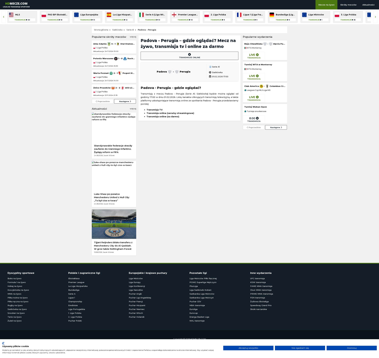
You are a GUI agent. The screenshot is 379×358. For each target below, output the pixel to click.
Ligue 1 (71, 297)
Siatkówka (216, 72)
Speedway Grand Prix (261, 305)
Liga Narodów (136, 290)
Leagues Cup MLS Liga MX (258, 90)
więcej (133, 37)
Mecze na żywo (326, 5)
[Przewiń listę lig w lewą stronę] (3, 17)
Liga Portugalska (76, 309)
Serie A (72, 294)
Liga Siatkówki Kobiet (200, 290)
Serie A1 (215, 67)
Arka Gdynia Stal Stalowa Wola (114, 44)
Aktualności (368, 5)
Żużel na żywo (15, 321)
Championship (75, 301)
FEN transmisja (257, 297)
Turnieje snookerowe (256, 111)
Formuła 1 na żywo (17, 282)
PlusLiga (194, 286)
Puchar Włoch (136, 313)
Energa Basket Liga (199, 317)
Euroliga (193, 309)
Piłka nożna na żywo (18, 297)
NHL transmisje (197, 321)
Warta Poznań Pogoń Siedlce (114, 73)
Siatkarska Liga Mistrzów (202, 294)
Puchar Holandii (136, 317)
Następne (124, 101)
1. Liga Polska (101, 48)
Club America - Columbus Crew (265, 86)
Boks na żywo (14, 278)
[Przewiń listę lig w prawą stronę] (375, 17)
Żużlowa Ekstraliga (259, 301)
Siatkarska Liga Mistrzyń (202, 297)
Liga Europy (134, 282)
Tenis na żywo (15, 317)
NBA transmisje (197, 305)
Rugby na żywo (15, 305)
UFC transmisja (257, 278)
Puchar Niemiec (137, 309)
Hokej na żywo (15, 286)
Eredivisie (73, 305)
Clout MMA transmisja (261, 290)
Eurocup (194, 313)
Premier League (76, 282)
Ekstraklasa (74, 278)
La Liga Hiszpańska (77, 286)
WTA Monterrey (254, 48)
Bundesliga (73, 290)
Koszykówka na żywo (18, 290)
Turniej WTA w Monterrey (258, 64)
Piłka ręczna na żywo (18, 301)
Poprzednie (103, 101)
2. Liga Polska (75, 317)
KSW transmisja (258, 282)
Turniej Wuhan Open (255, 107)
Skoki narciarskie (258, 309)
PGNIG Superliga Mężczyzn (203, 282)
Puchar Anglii (135, 294)
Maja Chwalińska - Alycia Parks (265, 44)
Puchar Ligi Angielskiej (140, 297)
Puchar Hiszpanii (137, 305)
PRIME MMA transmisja (261, 294)
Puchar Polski (75, 321)
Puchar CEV (195, 301)
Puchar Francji (136, 301)
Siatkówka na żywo (17, 309)
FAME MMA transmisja (261, 286)
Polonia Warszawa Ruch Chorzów (114, 58)
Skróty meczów (348, 5)
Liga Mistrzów (136, 278)
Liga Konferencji (137, 286)
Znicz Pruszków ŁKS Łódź (114, 88)
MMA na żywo (14, 294)
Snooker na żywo (16, 313)
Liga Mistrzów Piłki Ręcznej (203, 278)
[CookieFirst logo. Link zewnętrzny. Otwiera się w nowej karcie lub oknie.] (3, 343)
